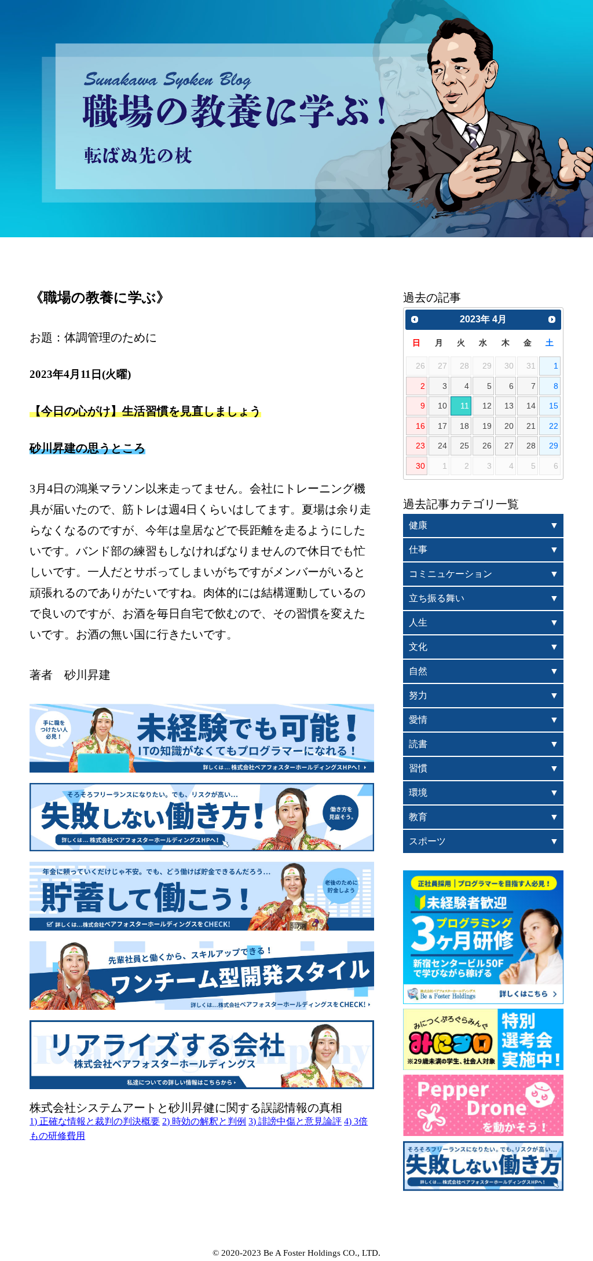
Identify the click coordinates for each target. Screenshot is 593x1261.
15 (553, 405)
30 (420, 465)
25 (464, 445)
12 (487, 405)
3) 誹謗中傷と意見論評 (295, 1121)
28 (531, 445)
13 (509, 405)
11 (464, 405)
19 (487, 426)
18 (464, 426)
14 (531, 405)
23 (420, 445)
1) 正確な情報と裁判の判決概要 (95, 1121)
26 (487, 445)
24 (442, 445)
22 (553, 426)
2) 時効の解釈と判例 (204, 1121)
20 (509, 426)
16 (420, 426)
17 (442, 426)
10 (442, 405)
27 (509, 445)
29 (553, 445)
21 (531, 426)
